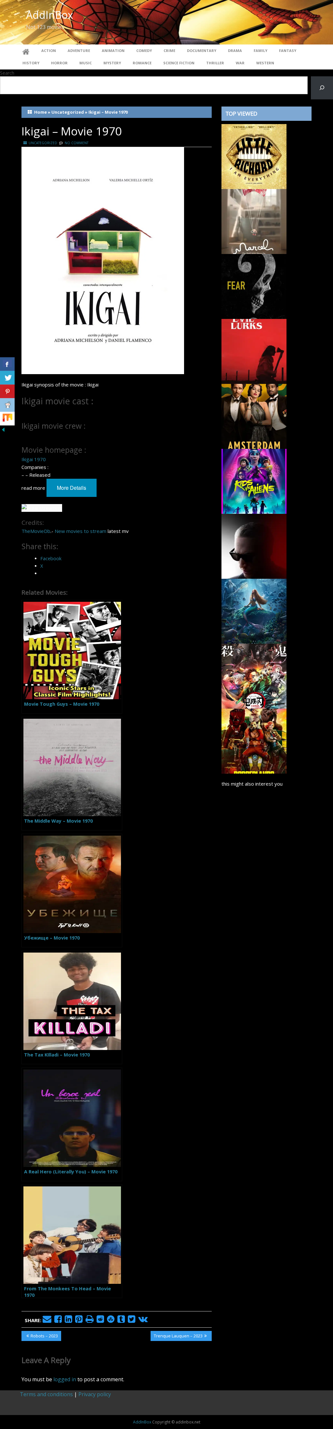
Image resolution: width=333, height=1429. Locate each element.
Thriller (215, 62)
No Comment (76, 143)
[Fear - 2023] (253, 286)
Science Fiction (178, 62)
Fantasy (287, 50)
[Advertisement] (266, 1016)
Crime (169, 50)
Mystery (112, 62)
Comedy (144, 50)
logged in (64, 1379)
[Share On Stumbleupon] (7, 418)
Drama (235, 50)
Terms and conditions (46, 1394)
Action (48, 50)
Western (265, 62)
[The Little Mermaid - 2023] (253, 610)
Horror (59, 62)
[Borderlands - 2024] (253, 740)
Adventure (79, 50)
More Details (71, 487)
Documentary (201, 50)
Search (7, 73)
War (240, 62)
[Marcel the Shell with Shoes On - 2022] (253, 221)
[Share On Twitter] (7, 378)
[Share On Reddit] (7, 405)
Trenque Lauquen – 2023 (178, 1337)
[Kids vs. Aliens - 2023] (253, 480)
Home (40, 112)
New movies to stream (80, 531)
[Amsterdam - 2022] (253, 415)
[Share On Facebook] (7, 364)
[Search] (322, 87)
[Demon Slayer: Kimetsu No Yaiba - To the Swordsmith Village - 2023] (253, 675)
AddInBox (49, 15)
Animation (113, 50)
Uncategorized (67, 112)
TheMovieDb (35, 531)
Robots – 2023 (44, 1337)
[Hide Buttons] (3, 429)
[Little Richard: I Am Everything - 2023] (253, 156)
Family (260, 50)
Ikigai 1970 (33, 459)
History (30, 62)
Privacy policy (94, 1394)
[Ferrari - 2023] (253, 545)
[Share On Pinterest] (7, 391)
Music (85, 62)
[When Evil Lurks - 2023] (253, 351)
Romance (142, 62)
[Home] (26, 50)
